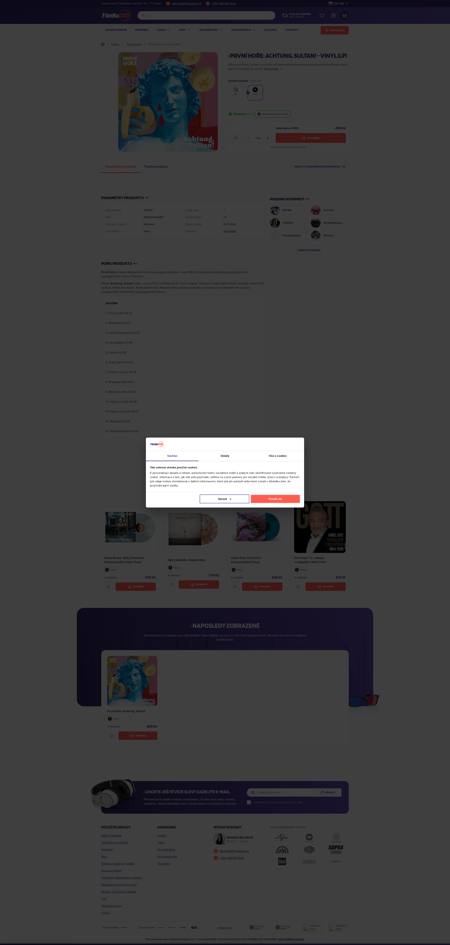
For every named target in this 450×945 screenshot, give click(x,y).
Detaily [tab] (225, 455)
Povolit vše (275, 498)
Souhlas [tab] (172, 455)
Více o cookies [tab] (278, 455)
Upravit (222, 498)
